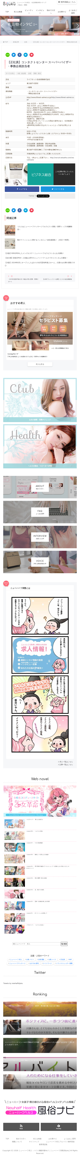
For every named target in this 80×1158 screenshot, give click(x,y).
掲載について (17, 1142)
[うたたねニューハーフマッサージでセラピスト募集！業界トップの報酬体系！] (10, 234)
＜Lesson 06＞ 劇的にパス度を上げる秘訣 (37, 854)
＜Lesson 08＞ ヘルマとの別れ (34, 831)
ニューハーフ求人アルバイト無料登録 (60, 1142)
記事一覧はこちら (66, 764)
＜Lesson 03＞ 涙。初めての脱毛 (35, 889)
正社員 (62, 959)
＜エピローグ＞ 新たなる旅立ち (34, 819)
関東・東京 (37, 73)
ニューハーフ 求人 (16, 959)
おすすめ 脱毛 (34, 963)
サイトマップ (34, 1142)
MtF (70, 959)
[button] (77, 25)
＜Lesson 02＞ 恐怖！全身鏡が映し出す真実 (38, 901)
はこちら (68, 2)
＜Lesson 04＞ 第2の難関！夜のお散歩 (36, 878)
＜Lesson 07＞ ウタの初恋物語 (34, 843)
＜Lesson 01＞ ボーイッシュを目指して (36, 913)
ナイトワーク (47, 963)
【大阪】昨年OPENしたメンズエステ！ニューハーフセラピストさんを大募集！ (34, 253)
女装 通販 (41, 959)
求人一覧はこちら (66, 762)
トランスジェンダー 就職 (64, 963)
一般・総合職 (21, 73)
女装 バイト (30, 959)
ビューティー (29, 11)
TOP (7, 12)
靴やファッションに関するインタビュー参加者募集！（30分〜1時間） (43, 240)
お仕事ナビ (62, 12)
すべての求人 (10, 73)
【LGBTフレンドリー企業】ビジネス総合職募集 (57, 279)
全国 (29, 73)
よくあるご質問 (73, 11)
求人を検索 (18, 12)
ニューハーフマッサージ (17, 963)
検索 (65, 944)
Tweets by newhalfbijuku (13, 983)
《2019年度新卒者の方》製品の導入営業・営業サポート (23, 280)
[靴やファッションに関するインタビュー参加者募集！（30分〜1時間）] (10, 247)
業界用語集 (43, 1144)
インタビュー (40, 11)
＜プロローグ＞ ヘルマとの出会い (35, 925)
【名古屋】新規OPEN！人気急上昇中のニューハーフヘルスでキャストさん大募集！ (36, 258)
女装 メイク (52, 959)
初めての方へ (51, 11)
